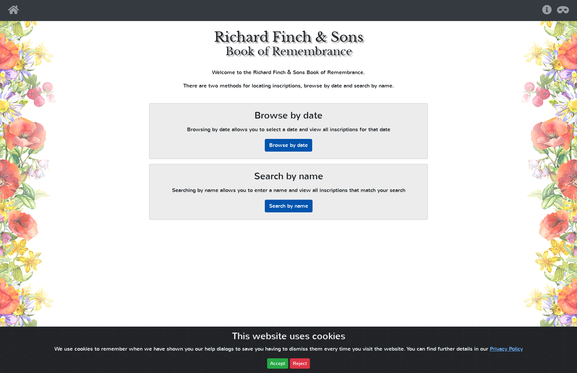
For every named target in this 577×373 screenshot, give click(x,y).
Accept (277, 363)
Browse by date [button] (288, 145)
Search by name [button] (288, 206)
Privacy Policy (506, 349)
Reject (300, 363)
